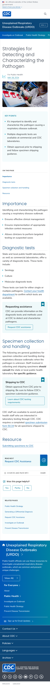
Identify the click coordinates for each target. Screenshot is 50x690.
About (6, 590)
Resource (6, 193)
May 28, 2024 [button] (13, 77)
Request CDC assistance (19, 327)
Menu (42, 25)
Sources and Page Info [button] (17, 473)
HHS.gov (6, 684)
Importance (7, 176)
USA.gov (16, 684)
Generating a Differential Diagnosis (19, 512)
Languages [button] (9, 650)
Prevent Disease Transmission (17, 528)
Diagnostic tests (8, 182)
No (28, 488)
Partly (17, 488)
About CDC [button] (9, 636)
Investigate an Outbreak (12, 35)
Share (43, 473)
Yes (7, 488)
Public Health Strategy (35, 35)
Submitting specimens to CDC (17, 445)
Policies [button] (6, 643)
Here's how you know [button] (11, 7)
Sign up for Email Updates (19, 621)
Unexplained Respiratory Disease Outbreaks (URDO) (18, 25)
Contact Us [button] (9, 628)
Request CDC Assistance (15, 517)
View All (9, 578)
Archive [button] (6, 657)
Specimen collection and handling (15, 188)
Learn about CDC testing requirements (19, 401)
